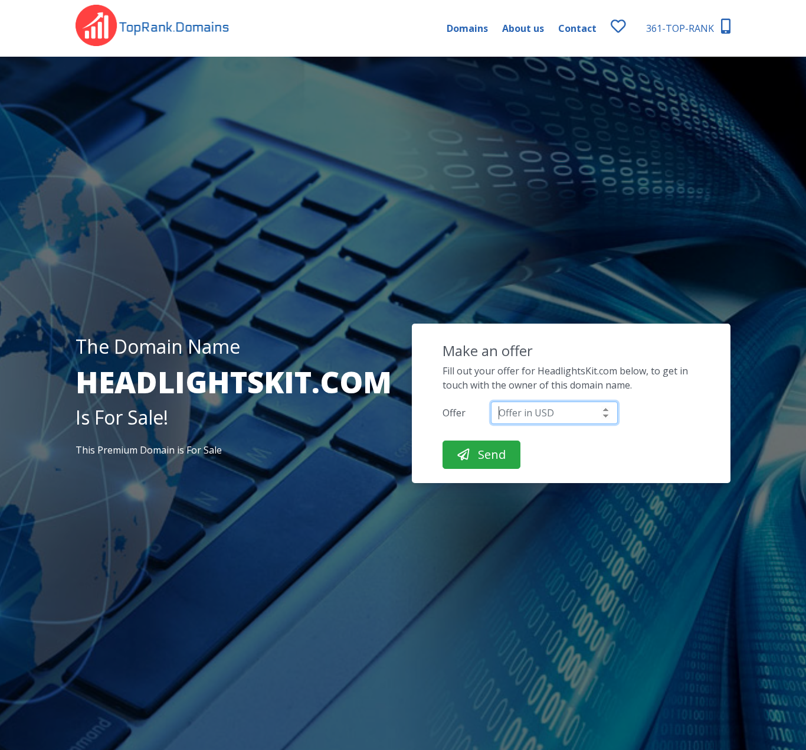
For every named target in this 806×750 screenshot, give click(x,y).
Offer (454, 412)
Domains (467, 28)
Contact (577, 28)
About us (523, 28)
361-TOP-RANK (681, 28)
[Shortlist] (628, 28)
